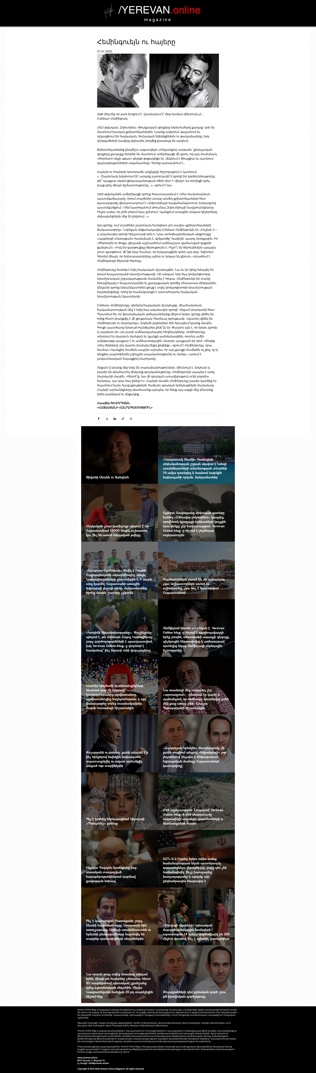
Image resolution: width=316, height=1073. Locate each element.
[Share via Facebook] (98, 418)
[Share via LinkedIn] (114, 418)
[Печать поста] (130, 418)
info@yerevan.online (98, 1063)
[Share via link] (122, 418)
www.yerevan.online (87, 1057)
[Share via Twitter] (106, 418)
